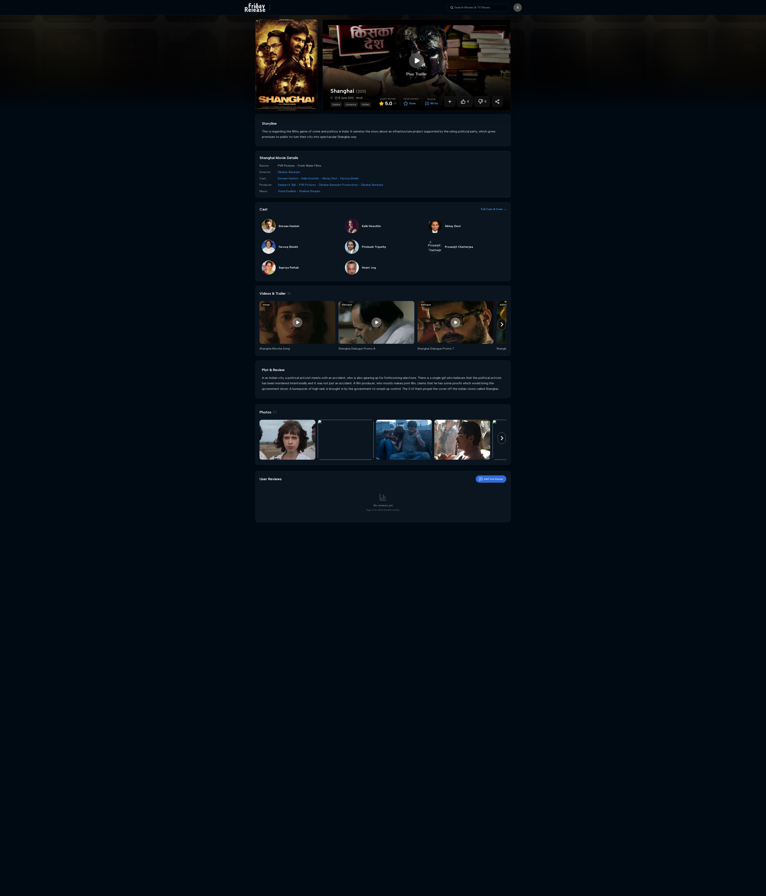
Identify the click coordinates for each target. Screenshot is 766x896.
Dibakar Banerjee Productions (338, 185)
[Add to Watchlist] (450, 101)
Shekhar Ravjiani (309, 191)
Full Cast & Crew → (493, 209)
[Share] (497, 101)
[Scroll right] (502, 324)
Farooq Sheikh (349, 178)
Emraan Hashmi (288, 178)
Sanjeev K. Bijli (287, 185)
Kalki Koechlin (310, 178)
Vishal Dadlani (287, 191)
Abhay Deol (329, 178)
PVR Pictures (307, 185)
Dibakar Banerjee (289, 172)
